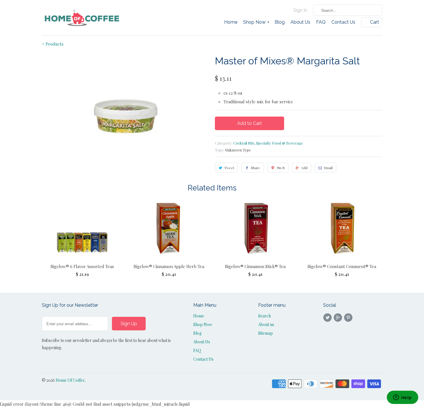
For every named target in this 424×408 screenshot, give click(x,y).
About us (266, 324)
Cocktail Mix (243, 143)
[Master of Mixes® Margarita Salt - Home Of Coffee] (125, 97)
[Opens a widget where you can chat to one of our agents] (402, 398)
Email (328, 167)
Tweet (229, 167)
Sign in (300, 10)
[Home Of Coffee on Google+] (338, 317)
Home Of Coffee (70, 380)
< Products (52, 44)
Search (264, 316)
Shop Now (256, 22)
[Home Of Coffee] (82, 17)
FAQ (321, 22)
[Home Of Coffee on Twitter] (328, 317)
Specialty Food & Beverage (279, 143)
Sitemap (265, 333)
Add (304, 167)
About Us (300, 22)
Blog (280, 22)
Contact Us (343, 22)
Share (255, 167)
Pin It (281, 167)
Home (230, 22)
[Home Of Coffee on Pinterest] (349, 317)
